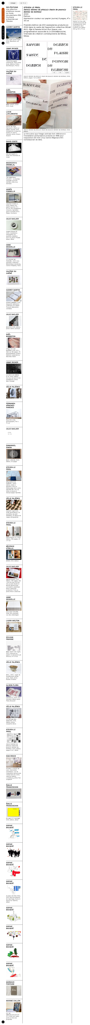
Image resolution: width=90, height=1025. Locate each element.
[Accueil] (3, 3)
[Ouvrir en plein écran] (47, 57)
